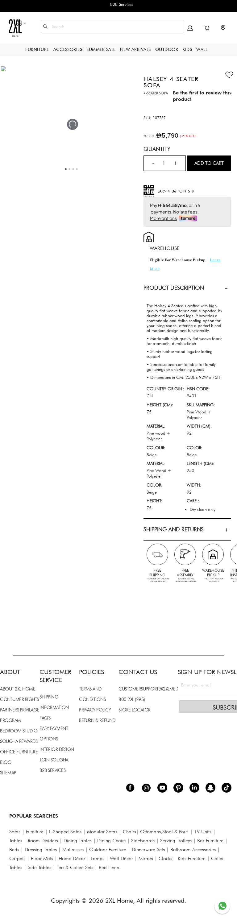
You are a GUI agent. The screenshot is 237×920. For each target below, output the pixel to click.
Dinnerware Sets (148, 849)
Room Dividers (43, 840)
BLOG (5, 762)
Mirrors (146, 858)
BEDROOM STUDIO (18, 731)
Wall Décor (121, 858)
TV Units (202, 832)
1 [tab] (66, 169)
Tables (15, 840)
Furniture (35, 832)
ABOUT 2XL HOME (17, 689)
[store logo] (15, 28)
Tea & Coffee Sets (74, 867)
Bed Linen (109, 867)
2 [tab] (69, 169)
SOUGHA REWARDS (18, 741)
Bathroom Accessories (193, 849)
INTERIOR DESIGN (57, 749)
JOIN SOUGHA (54, 760)
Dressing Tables (41, 849)
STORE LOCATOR (134, 710)
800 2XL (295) (131, 699)
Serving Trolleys (176, 840)
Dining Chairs (111, 840)
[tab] (187, 288)
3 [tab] (73, 169)
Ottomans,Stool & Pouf (164, 832)
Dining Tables (78, 840)
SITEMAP (8, 773)
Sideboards (143, 840)
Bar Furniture (210, 840)
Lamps (97, 858)
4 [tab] (77, 169)
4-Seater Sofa (155, 93)
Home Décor (72, 858)
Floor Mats (42, 858)
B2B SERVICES (52, 770)
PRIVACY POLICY (95, 710)
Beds (14, 849)
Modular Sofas (102, 832)
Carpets (17, 858)
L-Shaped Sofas (65, 832)
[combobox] (112, 26)
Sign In (190, 28)
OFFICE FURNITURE (19, 752)
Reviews (9, 590)
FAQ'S (45, 718)
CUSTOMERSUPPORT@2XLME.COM (153, 689)
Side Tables (39, 867)
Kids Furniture (192, 858)
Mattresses (73, 849)
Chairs (129, 832)
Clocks (165, 858)
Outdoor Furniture (107, 849)
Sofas (14, 832)
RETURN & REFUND (97, 720)
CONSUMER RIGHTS (19, 699)
